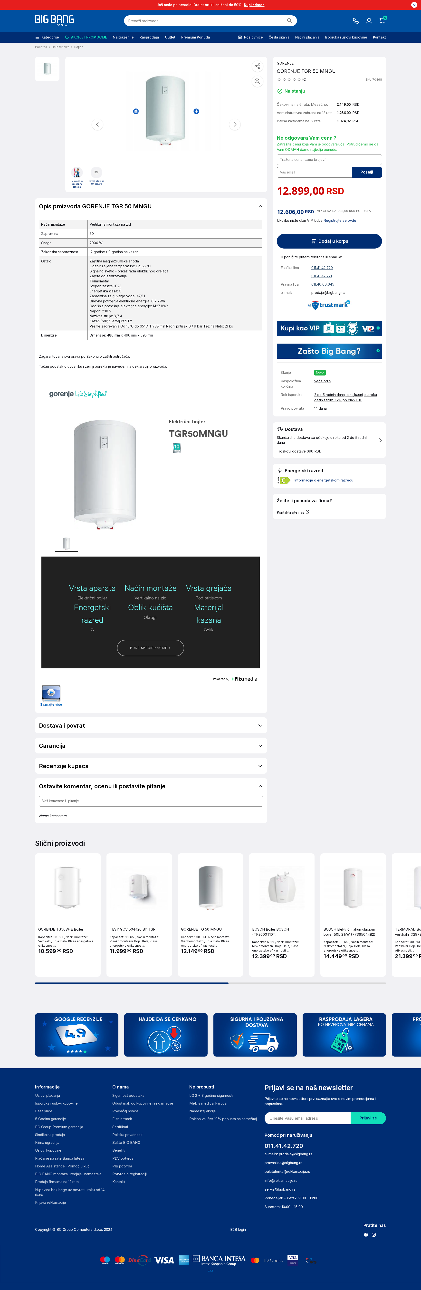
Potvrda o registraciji (129, 1174)
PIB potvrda (122, 1166)
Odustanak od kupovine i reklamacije (142, 1103)
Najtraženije (123, 37)
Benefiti (118, 1150)
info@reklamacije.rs (281, 1180)
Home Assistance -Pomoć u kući (62, 1166)
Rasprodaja (149, 37)
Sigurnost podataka (128, 1095)
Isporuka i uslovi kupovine (346, 37)
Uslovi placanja (47, 1095)
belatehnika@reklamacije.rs (287, 1171)
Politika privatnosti (127, 1134)
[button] (329, 440)
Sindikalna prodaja (50, 1134)
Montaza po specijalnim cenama (77, 184)
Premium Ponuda (195, 37)
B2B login (238, 1229)
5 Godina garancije (50, 1119)
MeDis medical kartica (208, 1103)
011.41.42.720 (322, 267)
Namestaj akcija (202, 1111)
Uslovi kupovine (48, 1150)
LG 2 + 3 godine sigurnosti (211, 1095)
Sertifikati (120, 1127)
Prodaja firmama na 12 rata (57, 1181)
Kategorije (50, 37)
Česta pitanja (279, 37)
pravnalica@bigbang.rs (283, 1162)
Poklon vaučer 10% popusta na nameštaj (223, 1119)
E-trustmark (122, 1119)
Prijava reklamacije (50, 1202)
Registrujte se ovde (340, 220)
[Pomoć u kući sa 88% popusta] (96, 172)
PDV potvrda (123, 1158)
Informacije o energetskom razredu (323, 480)
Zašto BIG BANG (126, 1142)
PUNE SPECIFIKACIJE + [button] (150, 647)
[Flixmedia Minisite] (51, 696)
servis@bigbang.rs (280, 1189)
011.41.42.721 (321, 276)
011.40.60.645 (322, 284)
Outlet (170, 37)
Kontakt (379, 37)
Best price (43, 1111)
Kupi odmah (254, 5)
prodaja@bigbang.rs (328, 292)
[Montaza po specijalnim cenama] (77, 172)
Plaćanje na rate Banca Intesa (59, 1158)
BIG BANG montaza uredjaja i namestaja (68, 1174)
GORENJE (285, 63)
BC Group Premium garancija (59, 1127)
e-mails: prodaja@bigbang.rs (288, 1154)
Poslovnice (253, 37)
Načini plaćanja (307, 37)
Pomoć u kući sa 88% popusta (96, 182)
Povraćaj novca (125, 1111)
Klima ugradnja (47, 1142)
